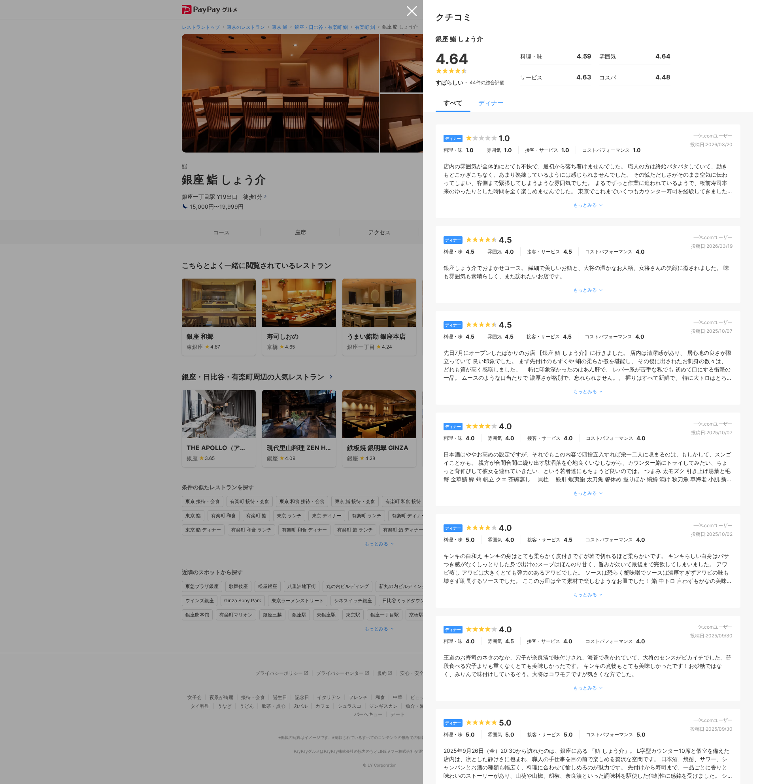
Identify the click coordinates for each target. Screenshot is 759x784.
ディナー (491, 103)
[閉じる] (412, 11)
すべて (453, 103)
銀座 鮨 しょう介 (459, 39)
